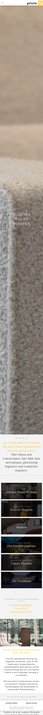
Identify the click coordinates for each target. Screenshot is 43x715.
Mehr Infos (31, 703)
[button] (3, 2)
